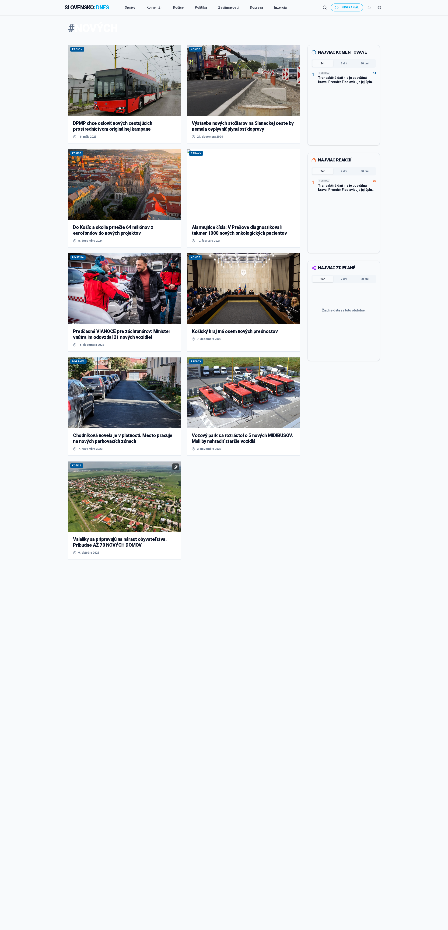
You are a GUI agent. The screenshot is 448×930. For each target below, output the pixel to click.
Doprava (256, 7)
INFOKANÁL (349, 7)
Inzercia (280, 7)
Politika (201, 7)
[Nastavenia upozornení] (369, 7)
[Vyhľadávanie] (325, 7)
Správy (130, 7)
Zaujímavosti (228, 7)
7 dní (344, 63)
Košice (178, 7)
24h (322, 63)
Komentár (154, 7)
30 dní (364, 63)
